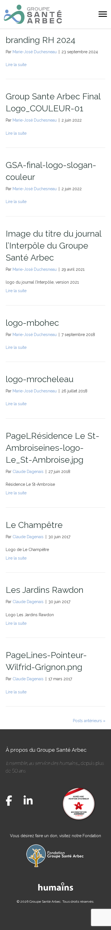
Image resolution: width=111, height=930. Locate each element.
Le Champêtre (34, 525)
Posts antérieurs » (89, 720)
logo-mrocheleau (39, 379)
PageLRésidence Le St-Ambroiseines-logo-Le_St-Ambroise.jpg (52, 448)
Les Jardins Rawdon (44, 590)
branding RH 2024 (40, 40)
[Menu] (102, 14)
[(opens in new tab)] (55, 886)
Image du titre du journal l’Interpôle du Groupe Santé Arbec (53, 246)
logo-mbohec (32, 323)
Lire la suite (16, 64)
